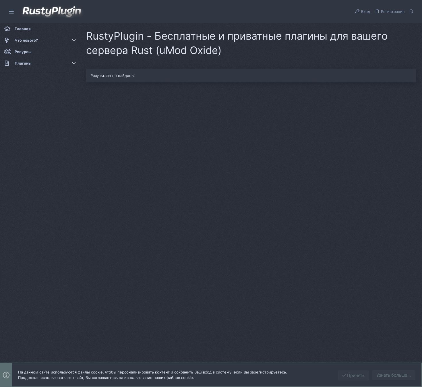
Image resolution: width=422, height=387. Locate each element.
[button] (11, 12)
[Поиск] (411, 11)
